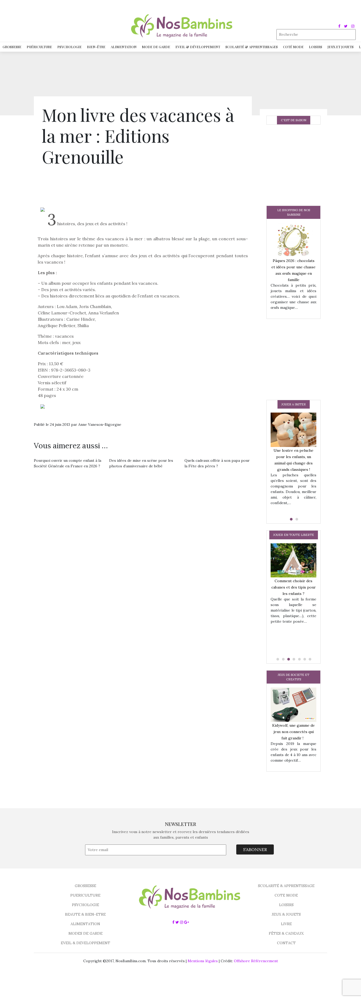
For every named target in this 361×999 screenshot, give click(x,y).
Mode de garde (156, 46)
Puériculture (39, 46)
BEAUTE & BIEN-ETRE (85, 914)
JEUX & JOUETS (286, 914)
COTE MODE (286, 895)
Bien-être (96, 46)
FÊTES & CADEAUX (286, 933)
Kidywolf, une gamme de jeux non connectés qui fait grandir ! (293, 731)
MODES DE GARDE (85, 933)
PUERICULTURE (85, 895)
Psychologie (69, 46)
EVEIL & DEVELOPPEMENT (85, 943)
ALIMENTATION (85, 923)
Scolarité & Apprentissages (251, 46)
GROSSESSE (85, 885)
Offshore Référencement (256, 961)
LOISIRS (286, 904)
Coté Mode (293, 46)
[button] (290, 519)
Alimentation (124, 46)
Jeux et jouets (340, 46)
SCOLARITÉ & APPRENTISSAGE (286, 885)
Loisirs (315, 46)
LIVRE (286, 923)
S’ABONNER (255, 849)
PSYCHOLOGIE (85, 904)
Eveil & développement (197, 46)
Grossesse (12, 46)
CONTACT (286, 943)
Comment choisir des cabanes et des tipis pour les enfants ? (293, 587)
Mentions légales (203, 961)
